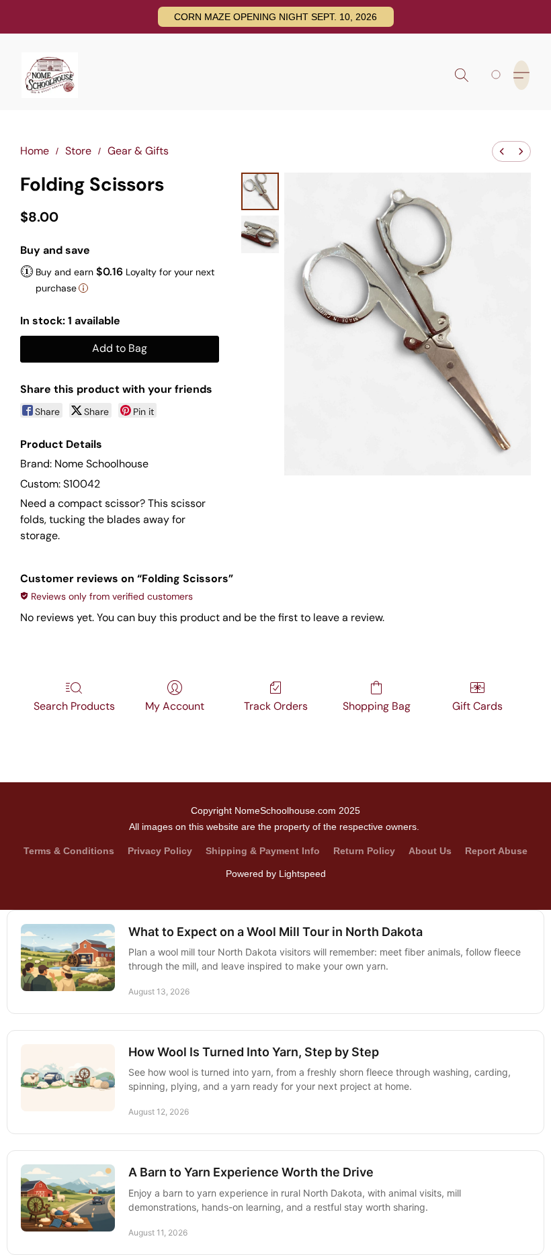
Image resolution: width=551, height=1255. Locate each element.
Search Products (74, 706)
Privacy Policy (160, 850)
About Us (430, 850)
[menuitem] (502, 151)
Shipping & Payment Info (263, 850)
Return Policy (364, 850)
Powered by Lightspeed (276, 873)
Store (78, 151)
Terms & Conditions (69, 850)
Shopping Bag (377, 706)
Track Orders (276, 706)
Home (34, 151)
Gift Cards (477, 706)
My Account (174, 706)
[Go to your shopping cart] (498, 75)
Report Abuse (496, 850)
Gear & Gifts (138, 151)
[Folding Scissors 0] (260, 191)
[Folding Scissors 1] (260, 234)
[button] (276, 17)
